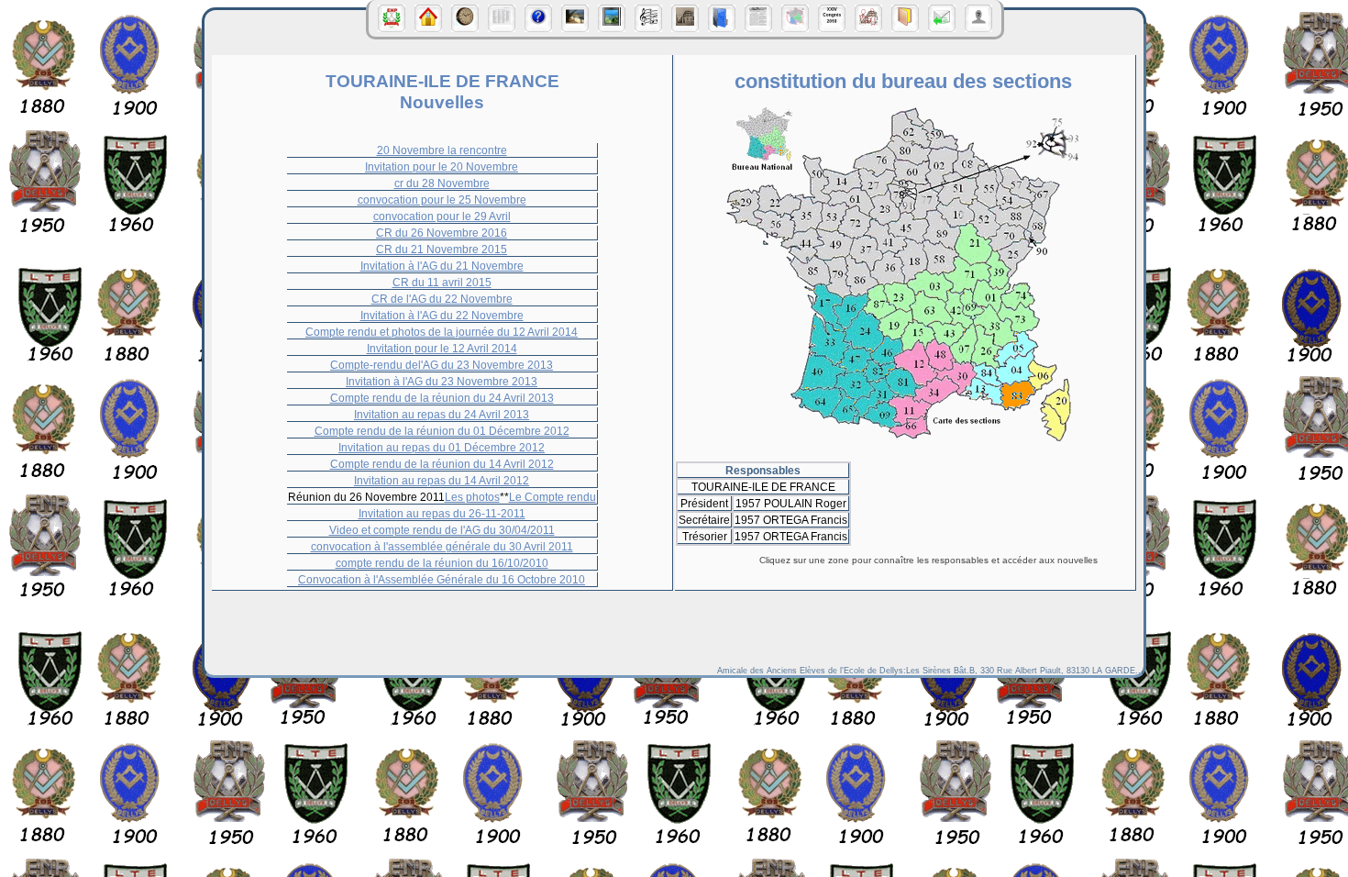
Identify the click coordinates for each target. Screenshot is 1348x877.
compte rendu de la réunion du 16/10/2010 (442, 563)
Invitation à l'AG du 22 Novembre (442, 315)
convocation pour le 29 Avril (442, 216)
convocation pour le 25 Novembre (442, 199)
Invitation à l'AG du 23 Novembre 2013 (441, 381)
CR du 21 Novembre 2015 (441, 249)
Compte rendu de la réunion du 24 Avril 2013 (442, 398)
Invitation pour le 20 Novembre (441, 166)
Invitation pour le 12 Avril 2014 (442, 348)
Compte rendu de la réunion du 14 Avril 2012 (442, 464)
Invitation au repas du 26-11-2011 (442, 513)
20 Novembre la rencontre (442, 150)
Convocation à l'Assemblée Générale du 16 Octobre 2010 (441, 579)
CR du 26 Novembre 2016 (441, 233)
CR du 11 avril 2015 (442, 282)
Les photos (472, 497)
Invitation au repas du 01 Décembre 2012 (441, 447)
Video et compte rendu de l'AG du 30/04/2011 (442, 530)
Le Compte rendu (552, 497)
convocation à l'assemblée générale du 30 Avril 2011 (442, 546)
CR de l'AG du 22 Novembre (442, 299)
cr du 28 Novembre (442, 183)
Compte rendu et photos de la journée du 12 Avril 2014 (441, 332)
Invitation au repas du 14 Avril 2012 (441, 480)
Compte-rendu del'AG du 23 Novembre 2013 (441, 365)
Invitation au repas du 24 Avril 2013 (441, 414)
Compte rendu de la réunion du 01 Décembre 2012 (442, 431)
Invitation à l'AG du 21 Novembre (442, 266)
